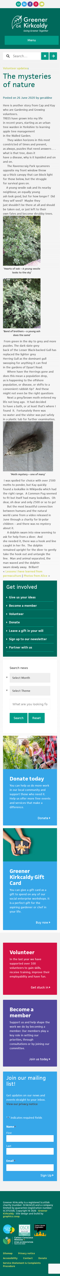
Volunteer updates (15, 68)
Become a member (23, 606)
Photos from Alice (35, 576)
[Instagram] (35, 4)
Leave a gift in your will (26, 631)
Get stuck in (40, 987)
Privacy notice (26, 1253)
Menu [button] (32, 40)
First (9, 1133)
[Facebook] (30, 4)
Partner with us (20, 647)
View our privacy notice (22, 1104)
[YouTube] (41, 4)
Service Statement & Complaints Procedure (22, 1264)
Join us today (39, 1059)
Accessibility (10, 1258)
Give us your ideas (22, 597)
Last (8, 1146)
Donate (14, 622)
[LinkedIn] (24, 4)
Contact (28, 1258)
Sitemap (7, 1253)
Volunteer (16, 614)
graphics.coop (11, 1216)
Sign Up (46, 1175)
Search (19, 718)
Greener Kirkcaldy (30, 22)
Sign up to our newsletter (28, 639)
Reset (36, 718)
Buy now (42, 922)
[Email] (18, 4)
